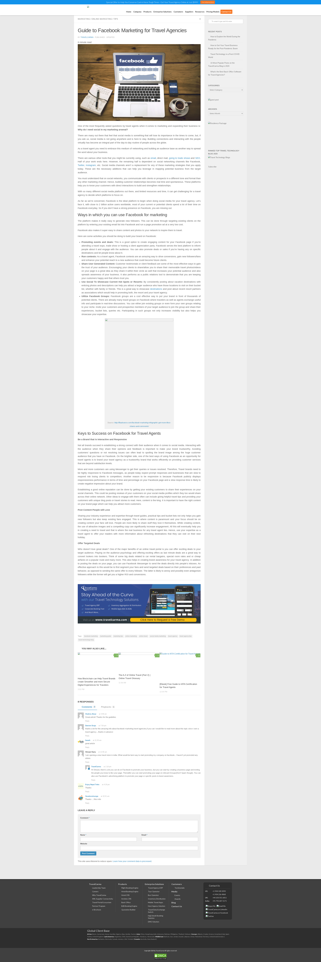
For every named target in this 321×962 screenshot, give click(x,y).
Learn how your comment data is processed (132, 861)
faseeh (87, 740)
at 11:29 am (97, 740)
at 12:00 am (102, 752)
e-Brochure (96, 910)
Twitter (81, 165)
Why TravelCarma (99, 895)
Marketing (84, 19)
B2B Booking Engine (129, 906)
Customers (178, 12)
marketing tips (118, 636)
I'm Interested (208, 2)
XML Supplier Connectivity (102, 899)
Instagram (91, 165)
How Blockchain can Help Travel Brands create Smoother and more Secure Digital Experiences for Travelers (96, 681)
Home (128, 12)
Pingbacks (107, 707)
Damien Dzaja (90, 726)
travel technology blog (86, 640)
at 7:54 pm (102, 726)
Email (144, 835)
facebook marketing (91, 636)
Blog (173, 902)
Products (122, 884)
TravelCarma (87, 37)
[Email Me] (221, 906)
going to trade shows (179, 158)
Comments (88, 707)
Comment (85, 818)
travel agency (172, 636)
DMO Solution (153, 922)
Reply (87, 721)
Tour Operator (153, 891)
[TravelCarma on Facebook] (217, 912)
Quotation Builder (128, 910)
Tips (115, 19)
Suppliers (189, 12)
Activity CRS (126, 899)
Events (177, 895)
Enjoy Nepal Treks (92, 784)
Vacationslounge (91, 796)
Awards (178, 899)
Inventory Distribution (157, 899)
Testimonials (180, 888)
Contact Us (226, 12)
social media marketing (158, 636)
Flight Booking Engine (129, 888)
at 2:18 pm (107, 767)
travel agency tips (186, 636)
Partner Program (98, 906)
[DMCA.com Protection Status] (160, 957)
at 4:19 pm (106, 784)
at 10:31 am (105, 796)
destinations (156, 289)
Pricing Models (212, 12)
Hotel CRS (125, 895)
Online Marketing (102, 19)
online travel (143, 636)
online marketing (131, 636)
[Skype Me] (210, 906)
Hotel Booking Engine (129, 891)
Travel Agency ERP (155, 888)
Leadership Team (99, 888)
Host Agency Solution (156, 906)
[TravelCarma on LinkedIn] (216, 909)
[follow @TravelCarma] (209, 916)
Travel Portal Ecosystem (101, 902)
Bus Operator (153, 895)
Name (83, 835)
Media (174, 891)
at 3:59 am (103, 714)
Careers (95, 891)
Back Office (126, 902)
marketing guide (105, 636)
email (153, 158)
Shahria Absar (90, 714)
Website (83, 844)
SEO (197, 158)
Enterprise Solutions (162, 12)
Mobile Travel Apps (155, 902)
